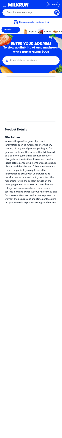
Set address (25, 22)
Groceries (7, 29)
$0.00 (55, 4)
